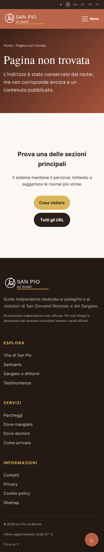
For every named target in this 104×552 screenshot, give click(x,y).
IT (68, 4)
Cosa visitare (52, 202)
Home (8, 45)
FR (90, 4)
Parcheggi (13, 415)
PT (97, 4)
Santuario (13, 364)
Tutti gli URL (52, 219)
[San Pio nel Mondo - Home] (27, 19)
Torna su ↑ (11, 544)
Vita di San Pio (18, 355)
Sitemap (11, 502)
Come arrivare (17, 442)
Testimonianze (17, 382)
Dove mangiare (18, 424)
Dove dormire (17, 433)
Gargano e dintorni (21, 373)
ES (83, 4)
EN (75, 4)
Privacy (11, 484)
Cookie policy (17, 493)
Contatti (11, 475)
